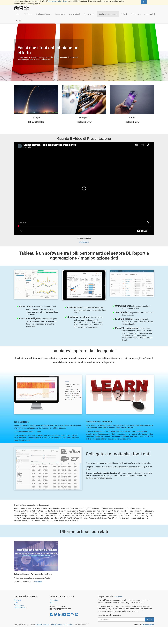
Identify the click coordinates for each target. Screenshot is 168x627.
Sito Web (17, 600)
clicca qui (38, 581)
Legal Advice (68, 625)
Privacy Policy (56, 625)
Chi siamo (118, 596)
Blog (51, 602)
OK (144, 2)
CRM (16, 602)
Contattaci (54, 600)
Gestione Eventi (20, 607)
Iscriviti (150, 619)
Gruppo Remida (148, 625)
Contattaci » (84, 242)
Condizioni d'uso (43, 625)
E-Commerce (19, 605)
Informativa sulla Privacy (57, 1)
